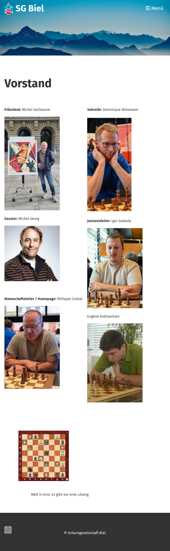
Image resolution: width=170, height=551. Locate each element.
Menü (156, 8)
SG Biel (29, 8)
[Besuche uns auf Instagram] (8, 531)
